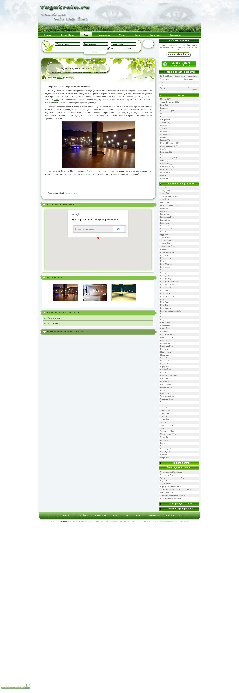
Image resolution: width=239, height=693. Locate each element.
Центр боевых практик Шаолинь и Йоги (176, 88)
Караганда (164, 175)
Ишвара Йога (165, 258)
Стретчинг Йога (166, 399)
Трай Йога (164, 428)
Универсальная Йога (168, 434)
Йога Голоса (165, 270)
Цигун (162, 443)
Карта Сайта (171, 515)
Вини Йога (164, 223)
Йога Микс (164, 290)
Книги (138, 515)
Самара (163, 120)
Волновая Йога (166, 226)
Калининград (165, 164)
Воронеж (163, 125)
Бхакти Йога (165, 220)
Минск (163, 114)
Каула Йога (164, 331)
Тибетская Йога (166, 425)
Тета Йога (164, 422)
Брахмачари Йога (167, 217)
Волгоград (164, 169)
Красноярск (164, 178)
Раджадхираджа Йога (168, 375)
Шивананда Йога (167, 449)
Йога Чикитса (165, 308)
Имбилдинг (164, 249)
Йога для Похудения (168, 284)
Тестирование (153, 515)
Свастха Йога (165, 384)
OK (118, 229)
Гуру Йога (164, 235)
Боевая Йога (165, 214)
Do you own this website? (85, 229)
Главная (66, 515)
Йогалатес (164, 314)
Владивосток (165, 167)
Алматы (163, 123)
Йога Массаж (165, 287)
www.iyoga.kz (72, 193)
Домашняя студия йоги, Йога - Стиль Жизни (177, 489)
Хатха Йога (164, 437)
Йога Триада (165, 302)
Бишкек (163, 140)
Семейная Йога (166, 387)
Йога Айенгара (166, 264)
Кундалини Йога (166, 346)
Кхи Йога (164, 349)
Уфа (162, 149)
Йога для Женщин (167, 276)
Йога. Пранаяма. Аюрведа (170, 498)
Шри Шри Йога (166, 452)
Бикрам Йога (165, 202)
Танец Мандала (166, 408)
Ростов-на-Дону (166, 158)
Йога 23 (163, 261)
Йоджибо (164, 320)
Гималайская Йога (167, 229)
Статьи (126, 515)
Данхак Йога (165, 238)
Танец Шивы (165, 414)
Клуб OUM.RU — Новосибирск (172, 76)
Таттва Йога (165, 419)
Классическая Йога (167, 334)
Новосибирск (192, 76)
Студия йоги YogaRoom (169, 492)
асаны (56, 99)
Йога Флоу (164, 305)
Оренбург (164, 172)
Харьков (163, 128)
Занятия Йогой (82, 515)
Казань (163, 137)
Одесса (163, 131)
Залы (115, 515)
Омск (162, 161)
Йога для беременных (168, 273)
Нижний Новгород (167, 143)
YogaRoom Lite (166, 484)
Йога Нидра (165, 293)
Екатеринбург (165, 108)
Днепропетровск (166, 146)
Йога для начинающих (169, 282)
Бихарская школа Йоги (169, 205)
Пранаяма (164, 372)
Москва (194, 90)
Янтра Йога (164, 458)
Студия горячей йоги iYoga (171, 472)
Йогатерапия (165, 317)
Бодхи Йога (165, 211)
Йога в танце (165, 267)
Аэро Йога (164, 199)
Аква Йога (164, 188)
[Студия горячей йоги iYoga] (67, 283)
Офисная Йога (166, 361)
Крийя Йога (165, 340)
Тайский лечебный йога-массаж (173, 495)
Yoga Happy (165, 79)
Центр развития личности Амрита (173, 478)
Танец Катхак (165, 405)
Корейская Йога (166, 337)
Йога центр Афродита (169, 475)
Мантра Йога (165, 352)
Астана (59, 78)
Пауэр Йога (164, 367)
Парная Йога (165, 364)
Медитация (164, 355)
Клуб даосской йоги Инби (170, 487)
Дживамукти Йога (167, 246)
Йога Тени (164, 299)
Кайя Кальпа (165, 323)
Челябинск (164, 117)
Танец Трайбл (165, 411)
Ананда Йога (165, 191)
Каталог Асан (100, 515)
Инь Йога (164, 255)
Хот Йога (164, 440)
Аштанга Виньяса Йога (169, 196)
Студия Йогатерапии (168, 481)
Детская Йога (165, 243)
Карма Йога (165, 328)
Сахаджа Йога (166, 381)
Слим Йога (164, 393)
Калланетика (165, 326)
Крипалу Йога (165, 343)
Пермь (162, 155)
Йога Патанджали (167, 296)
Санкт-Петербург (167, 102)
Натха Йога (164, 358)
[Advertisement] (98, 183)
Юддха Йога (165, 455)
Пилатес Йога (165, 370)
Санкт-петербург (190, 79)
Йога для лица (165, 279)
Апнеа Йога (165, 194)
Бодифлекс (164, 208)
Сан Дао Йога (165, 378)
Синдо (162, 390)
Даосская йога (166, 240)
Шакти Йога (165, 446)
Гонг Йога (164, 232)
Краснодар (164, 152)
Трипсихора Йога (167, 431)
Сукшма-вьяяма (166, 402)
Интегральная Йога (167, 252)
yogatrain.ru (62, 521)
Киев (162, 105)
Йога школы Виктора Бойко (171, 311)
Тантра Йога (165, 416)
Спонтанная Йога (167, 396)
